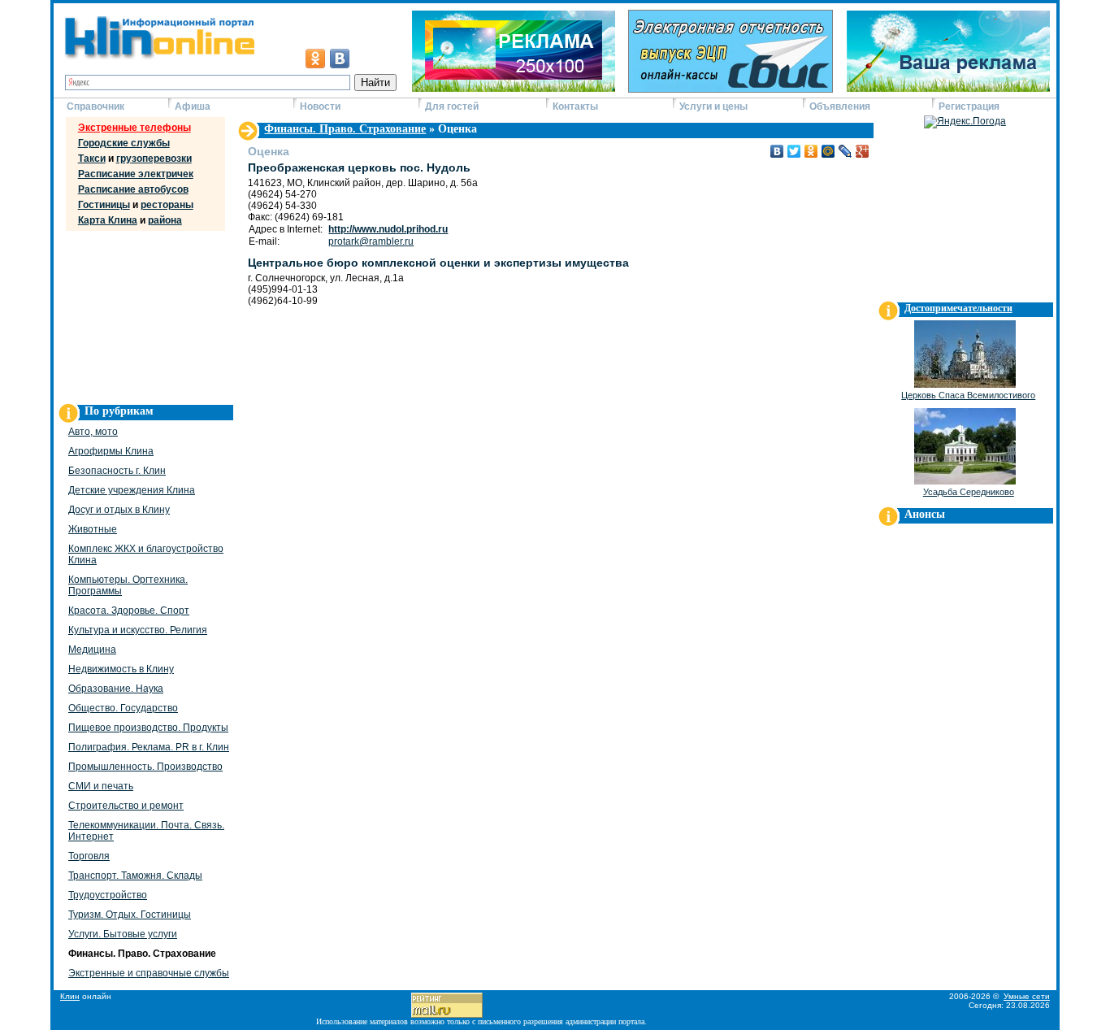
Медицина (92, 649)
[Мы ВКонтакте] (339, 58)
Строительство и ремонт (126, 805)
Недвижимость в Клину (121, 669)
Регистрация (969, 106)
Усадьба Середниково (968, 492)
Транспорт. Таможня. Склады (135, 875)
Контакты (575, 106)
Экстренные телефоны (134, 127)
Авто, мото (93, 431)
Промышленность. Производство (145, 766)
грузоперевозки (154, 158)
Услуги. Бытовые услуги (122, 934)
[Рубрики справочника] (247, 139)
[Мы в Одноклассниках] (315, 58)
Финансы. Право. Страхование (345, 129)
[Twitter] (794, 151)
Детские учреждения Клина (131, 490)
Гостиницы (104, 205)
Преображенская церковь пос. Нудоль (359, 167)
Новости (320, 106)
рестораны (167, 205)
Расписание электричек (135, 174)
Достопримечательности (958, 308)
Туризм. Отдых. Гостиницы (129, 914)
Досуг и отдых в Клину (119, 509)
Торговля (89, 856)
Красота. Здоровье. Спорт (128, 610)
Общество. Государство (123, 708)
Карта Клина (107, 220)
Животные (92, 529)
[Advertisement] (143, 314)
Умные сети (1027, 996)
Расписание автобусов (133, 189)
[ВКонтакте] (777, 151)
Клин (70, 996)
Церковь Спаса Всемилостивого (968, 395)
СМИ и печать (100, 786)
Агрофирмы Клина (111, 451)
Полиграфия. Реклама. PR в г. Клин (148, 747)
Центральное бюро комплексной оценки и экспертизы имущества (438, 262)
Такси (92, 158)
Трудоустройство (107, 895)
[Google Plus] (862, 151)
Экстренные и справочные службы (148, 973)
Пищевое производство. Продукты (148, 727)
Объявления (839, 106)
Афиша (192, 106)
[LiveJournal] (845, 151)
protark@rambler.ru (371, 241)
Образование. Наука (115, 688)
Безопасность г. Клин (117, 470)
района (165, 220)
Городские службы (124, 143)
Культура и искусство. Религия (137, 630)
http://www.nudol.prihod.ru (388, 229)
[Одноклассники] (811, 151)
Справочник (95, 106)
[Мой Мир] (828, 151)
